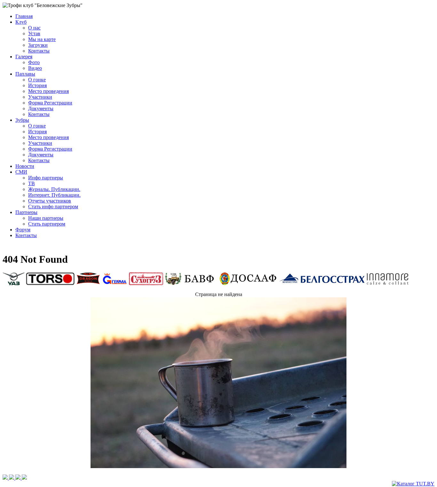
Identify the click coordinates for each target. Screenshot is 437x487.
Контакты (39, 51)
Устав (34, 33)
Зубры (22, 120)
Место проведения (48, 91)
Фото (34, 62)
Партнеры (26, 212)
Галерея (23, 56)
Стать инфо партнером (53, 206)
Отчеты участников (49, 200)
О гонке (37, 79)
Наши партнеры (45, 218)
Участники (40, 97)
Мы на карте (42, 39)
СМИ (21, 172)
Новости (24, 166)
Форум (22, 229)
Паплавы (25, 74)
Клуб (21, 22)
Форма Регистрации (50, 102)
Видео (35, 68)
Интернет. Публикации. (54, 195)
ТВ (31, 183)
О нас (34, 27)
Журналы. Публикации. (54, 189)
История (37, 85)
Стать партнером (46, 224)
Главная (24, 16)
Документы (40, 108)
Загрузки (38, 45)
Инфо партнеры (45, 177)
